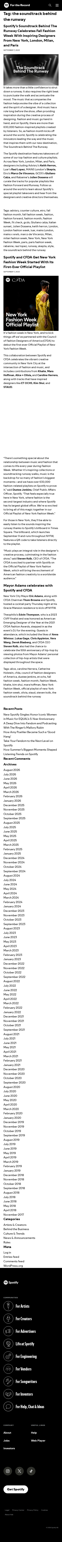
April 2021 (9, 1052)
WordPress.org (13, 1266)
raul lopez (21, 246)
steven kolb (44, 692)
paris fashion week (40, 242)
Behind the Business (16, 1229)
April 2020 (10, 1104)
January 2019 (11, 1170)
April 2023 (10, 946)
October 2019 (12, 1131)
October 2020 (12, 1078)
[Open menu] (57, 5)
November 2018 (13, 1179)
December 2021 (13, 1016)
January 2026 (12, 801)
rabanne (8, 246)
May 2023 (9, 941)
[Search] (50, 5)
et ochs (41, 677)
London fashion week (16, 230)
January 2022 (12, 1012)
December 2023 (13, 911)
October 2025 (12, 814)
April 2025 (10, 840)
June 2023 (10, 937)
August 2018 (11, 1192)
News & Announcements (19, 1238)
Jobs (6, 1440)
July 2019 (9, 1144)
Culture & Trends (14, 1233)
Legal (7, 1510)
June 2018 (10, 1201)
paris (24, 242)
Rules (7, 1242)
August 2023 (11, 928)
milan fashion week (15, 238)
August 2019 (11, 1140)
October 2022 (12, 972)
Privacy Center (18, 1510)
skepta (42, 246)
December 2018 (13, 1175)
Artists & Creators (15, 1225)
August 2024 (11, 875)
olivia (24, 692)
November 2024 (14, 862)
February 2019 (12, 1166)
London (53, 226)
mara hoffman (32, 684)
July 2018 (9, 1197)
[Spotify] (16, 5)
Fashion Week (48, 680)
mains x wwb (11, 234)
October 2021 (12, 1025)
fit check (17, 222)
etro (42, 210)
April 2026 (10, 787)
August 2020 (11, 1087)
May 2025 (9, 836)
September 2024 (14, 871)
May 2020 (10, 1100)
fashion (48, 214)
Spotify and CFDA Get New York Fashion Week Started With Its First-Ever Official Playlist (29, 262)
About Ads (9, 1514)
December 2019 (13, 1122)
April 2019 (9, 1157)
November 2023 (13, 915)
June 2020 (10, 1096)
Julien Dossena (22, 226)
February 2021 (12, 1060)
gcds (27, 222)
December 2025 (13, 805)
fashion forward (13, 218)
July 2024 (9, 880)
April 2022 (10, 999)
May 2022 (9, 994)
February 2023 (12, 955)
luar (33, 230)
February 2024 (12, 902)
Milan (48, 234)
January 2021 (11, 1065)
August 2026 (11, 770)
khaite (7, 684)
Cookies (44, 1510)
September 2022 (14, 977)
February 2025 (12, 849)
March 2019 (10, 1162)
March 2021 (10, 1056)
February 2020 (13, 1113)
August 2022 (11, 981)
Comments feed (13, 1261)
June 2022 (10, 990)
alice (13, 669)
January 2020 (12, 1118)
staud (32, 692)
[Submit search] (56, 703)
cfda (17, 673)
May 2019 (9, 1153)
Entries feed (11, 1257)
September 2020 (14, 1082)
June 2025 (10, 831)
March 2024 (11, 897)
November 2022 (13, 968)
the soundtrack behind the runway (24, 250)
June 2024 (10, 884)
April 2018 (9, 1210)
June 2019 (10, 1148)
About (7, 1432)
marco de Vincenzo (32, 234)
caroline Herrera (27, 669)
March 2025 (11, 845)
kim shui (17, 684)
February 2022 (12, 1008)
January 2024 (12, 906)
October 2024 (12, 867)
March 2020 (11, 1109)
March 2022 (11, 1003)
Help (34, 1432)
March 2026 (11, 792)
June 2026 (10, 779)
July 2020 (9, 1091)
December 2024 (13, 858)
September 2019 (14, 1135)
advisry (14, 210)
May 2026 (9, 783)
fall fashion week (32, 214)
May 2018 (9, 1206)
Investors (9, 1448)
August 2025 (11, 823)
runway (32, 246)
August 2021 (11, 1034)
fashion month (33, 218)
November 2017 (13, 1214)
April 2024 (10, 893)
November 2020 (14, 1074)
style (51, 246)
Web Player (38, 1440)
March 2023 (11, 950)
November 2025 (14, 809)
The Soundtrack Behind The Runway (25, 147)
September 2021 (14, 1030)
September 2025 (14, 818)
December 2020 (14, 1069)
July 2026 (9, 774)
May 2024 (9, 889)
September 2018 (14, 1188)
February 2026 (12, 796)
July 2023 (9, 933)
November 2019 (13, 1126)
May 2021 (9, 1047)
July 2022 (9, 986)
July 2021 (9, 1038)
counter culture (29, 210)
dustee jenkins (27, 677)
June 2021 (9, 1043)
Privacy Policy (32, 1510)
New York (34, 238)
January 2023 (12, 959)
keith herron (39, 226)
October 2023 (12, 919)
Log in (7, 1252)
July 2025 (9, 827)
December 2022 (13, 963)
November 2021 (13, 1021)
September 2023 (14, 924)
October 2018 (12, 1184)
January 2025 (12, 853)
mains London (44, 230)
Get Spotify (17, 1489)
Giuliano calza (39, 222)
